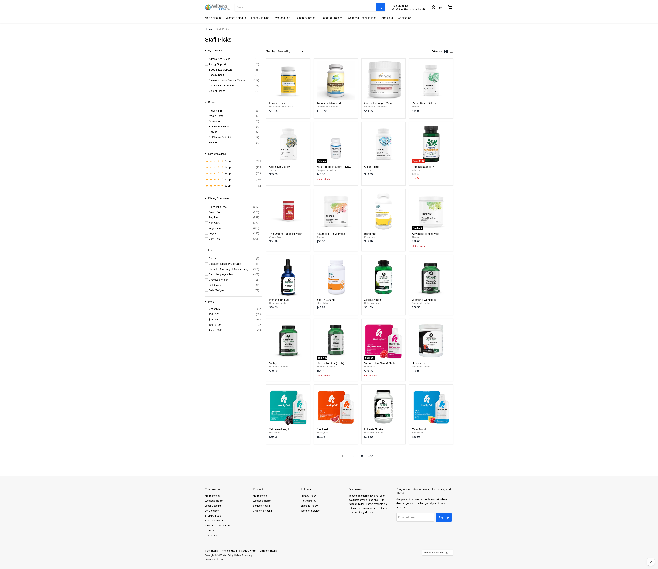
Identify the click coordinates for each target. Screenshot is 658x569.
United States (436, 552)
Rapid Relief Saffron (424, 103)
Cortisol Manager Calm (378, 103)
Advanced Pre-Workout (331, 233)
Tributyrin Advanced (329, 103)
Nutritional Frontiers (279, 303)
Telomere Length (279, 429)
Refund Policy (308, 500)
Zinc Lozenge (372, 299)
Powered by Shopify (215, 559)
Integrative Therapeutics (376, 106)
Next (370, 456)
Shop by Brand (306, 17)
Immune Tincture (279, 299)
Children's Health (262, 510)
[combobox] (305, 7)
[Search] (380, 7)
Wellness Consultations (362, 17)
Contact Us (404, 17)
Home (208, 29)
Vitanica (416, 170)
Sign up (443, 517)
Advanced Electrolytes (425, 233)
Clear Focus (371, 166)
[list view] (450, 51)
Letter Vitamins (260, 17)
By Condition (282, 17)
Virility (273, 363)
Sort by (270, 51)
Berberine (370, 233)
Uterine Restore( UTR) (330, 363)
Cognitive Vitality (279, 166)
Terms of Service (310, 510)
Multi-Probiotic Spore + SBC (334, 166)
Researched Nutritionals (281, 106)
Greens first (275, 237)
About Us (387, 17)
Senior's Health (261, 505)
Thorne (415, 106)
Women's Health (236, 17)
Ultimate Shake (373, 429)
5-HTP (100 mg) (326, 299)
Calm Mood (419, 429)
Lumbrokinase (278, 103)
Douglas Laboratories (327, 170)
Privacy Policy (309, 495)
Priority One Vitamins (327, 106)
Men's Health (213, 17)
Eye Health (323, 429)
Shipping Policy (309, 505)
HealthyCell (370, 366)
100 (360, 456)
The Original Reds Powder (285, 233)
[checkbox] (234, 59)
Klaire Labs (369, 237)
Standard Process (331, 17)
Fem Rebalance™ (423, 166)
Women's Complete (424, 299)
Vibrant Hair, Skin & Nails (379, 363)
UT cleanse (419, 363)
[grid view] (446, 51)
